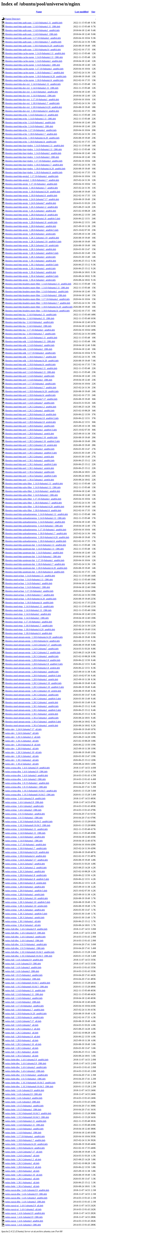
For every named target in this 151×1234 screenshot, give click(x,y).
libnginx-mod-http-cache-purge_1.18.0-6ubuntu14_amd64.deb (34, 80)
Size (93, 11)
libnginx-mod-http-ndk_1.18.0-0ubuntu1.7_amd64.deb (30, 357)
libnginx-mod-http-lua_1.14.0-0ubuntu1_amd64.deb (29, 322)
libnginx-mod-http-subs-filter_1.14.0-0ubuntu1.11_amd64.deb (34, 483)
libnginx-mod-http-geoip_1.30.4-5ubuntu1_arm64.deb (30, 280)
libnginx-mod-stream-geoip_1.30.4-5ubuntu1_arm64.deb (31, 725)
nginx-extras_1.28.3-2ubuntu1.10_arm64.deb (26, 906)
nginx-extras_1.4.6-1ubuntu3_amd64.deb (24, 806)
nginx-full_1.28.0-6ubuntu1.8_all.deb (22, 1036)
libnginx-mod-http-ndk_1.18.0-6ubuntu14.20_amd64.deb (32, 360)
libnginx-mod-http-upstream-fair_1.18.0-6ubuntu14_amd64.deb (34, 572)
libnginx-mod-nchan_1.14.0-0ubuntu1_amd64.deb (28, 583)
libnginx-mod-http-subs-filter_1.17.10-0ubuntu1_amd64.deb (33, 499)
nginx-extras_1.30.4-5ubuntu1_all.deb (23, 925)
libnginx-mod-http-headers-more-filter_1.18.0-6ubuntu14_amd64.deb (37, 310)
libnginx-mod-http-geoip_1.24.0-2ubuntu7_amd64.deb (30, 203)
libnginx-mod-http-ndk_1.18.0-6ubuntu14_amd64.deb (30, 364)
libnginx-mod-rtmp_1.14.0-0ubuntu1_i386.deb (27, 618)
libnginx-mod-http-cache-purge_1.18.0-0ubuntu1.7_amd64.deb (34, 72)
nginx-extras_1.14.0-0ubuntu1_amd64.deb (25, 837)
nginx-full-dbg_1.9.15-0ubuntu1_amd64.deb (26, 944)
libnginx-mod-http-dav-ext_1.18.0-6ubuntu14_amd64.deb (32, 111)
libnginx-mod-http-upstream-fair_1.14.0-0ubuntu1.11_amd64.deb (35, 545)
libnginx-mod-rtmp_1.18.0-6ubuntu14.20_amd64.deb (30, 629)
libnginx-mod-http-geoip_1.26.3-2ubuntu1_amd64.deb (30, 211)
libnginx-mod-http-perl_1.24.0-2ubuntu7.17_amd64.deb (31, 399)
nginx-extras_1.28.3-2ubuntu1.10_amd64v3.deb (27, 902)
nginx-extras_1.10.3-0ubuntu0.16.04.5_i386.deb (27, 825)
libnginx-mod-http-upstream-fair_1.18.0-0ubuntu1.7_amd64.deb (35, 564)
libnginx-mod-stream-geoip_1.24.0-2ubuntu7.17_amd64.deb (33, 645)
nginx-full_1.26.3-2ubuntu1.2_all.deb (22, 1029)
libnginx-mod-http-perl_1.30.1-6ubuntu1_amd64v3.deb (31, 464)
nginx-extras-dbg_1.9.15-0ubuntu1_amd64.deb (27, 783)
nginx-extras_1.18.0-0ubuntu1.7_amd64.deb (26, 848)
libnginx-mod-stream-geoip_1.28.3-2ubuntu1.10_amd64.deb (33, 683)
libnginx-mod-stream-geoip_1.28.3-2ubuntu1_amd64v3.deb (33, 698)
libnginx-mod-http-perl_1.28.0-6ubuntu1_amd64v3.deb (31, 430)
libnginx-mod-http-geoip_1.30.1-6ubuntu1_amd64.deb (30, 261)
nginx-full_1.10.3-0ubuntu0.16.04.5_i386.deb (26, 986)
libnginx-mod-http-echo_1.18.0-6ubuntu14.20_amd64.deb (32, 138)
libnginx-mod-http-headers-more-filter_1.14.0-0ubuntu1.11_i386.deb (37, 287)
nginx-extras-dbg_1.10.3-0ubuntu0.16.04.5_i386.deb (30, 794)
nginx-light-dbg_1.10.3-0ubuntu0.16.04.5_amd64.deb (30, 1082)
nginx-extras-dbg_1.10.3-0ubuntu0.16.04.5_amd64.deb (31, 791)
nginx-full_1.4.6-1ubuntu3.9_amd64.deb (24, 960)
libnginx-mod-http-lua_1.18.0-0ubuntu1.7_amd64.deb (30, 334)
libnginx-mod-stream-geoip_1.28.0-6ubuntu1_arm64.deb (31, 679)
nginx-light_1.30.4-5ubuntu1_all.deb (22, 1186)
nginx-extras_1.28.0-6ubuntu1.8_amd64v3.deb (27, 879)
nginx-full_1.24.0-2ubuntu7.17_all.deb (23, 1021)
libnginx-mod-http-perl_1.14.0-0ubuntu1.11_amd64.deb (31, 368)
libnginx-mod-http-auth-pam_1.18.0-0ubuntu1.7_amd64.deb (33, 42)
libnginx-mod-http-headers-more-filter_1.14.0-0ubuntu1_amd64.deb (36, 291)
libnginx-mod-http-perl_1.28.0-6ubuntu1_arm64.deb (29, 433)
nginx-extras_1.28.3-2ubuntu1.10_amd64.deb (26, 898)
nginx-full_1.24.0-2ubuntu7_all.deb (21, 1025)
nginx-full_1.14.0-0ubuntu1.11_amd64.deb (25, 990)
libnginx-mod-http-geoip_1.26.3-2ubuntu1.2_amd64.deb (31, 207)
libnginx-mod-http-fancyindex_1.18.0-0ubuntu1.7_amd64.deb (34, 165)
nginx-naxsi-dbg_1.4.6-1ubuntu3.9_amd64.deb (27, 1190)
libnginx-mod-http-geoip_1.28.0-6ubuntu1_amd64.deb (30, 226)
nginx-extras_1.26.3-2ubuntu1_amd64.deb (25, 871)
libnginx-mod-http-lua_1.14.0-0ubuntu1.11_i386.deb (29, 318)
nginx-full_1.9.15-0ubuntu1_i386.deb (22, 979)
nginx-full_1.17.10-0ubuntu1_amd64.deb (24, 1006)
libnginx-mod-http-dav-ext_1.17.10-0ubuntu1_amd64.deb (32, 99)
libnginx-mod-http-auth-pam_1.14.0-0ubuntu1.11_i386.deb (32, 26)
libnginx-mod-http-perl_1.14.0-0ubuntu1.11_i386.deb (30, 372)
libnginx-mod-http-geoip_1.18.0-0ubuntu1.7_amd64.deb (31, 188)
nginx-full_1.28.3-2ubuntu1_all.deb (21, 1048)
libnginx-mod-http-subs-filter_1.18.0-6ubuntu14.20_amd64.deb (34, 506)
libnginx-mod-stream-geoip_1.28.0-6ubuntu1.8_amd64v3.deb (34, 664)
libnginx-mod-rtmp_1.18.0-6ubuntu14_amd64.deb (28, 633)
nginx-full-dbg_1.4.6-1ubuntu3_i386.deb (24, 940)
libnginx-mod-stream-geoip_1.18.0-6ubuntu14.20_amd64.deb (34, 637)
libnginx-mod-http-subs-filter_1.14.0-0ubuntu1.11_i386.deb (33, 487)
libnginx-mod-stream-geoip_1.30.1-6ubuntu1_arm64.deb (31, 714)
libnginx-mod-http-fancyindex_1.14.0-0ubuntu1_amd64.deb (33, 153)
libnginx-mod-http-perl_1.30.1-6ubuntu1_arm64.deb (29, 468)
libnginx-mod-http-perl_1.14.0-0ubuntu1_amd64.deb (29, 376)
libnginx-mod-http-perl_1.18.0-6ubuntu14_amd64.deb (30, 395)
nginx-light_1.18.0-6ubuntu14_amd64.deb (25, 1148)
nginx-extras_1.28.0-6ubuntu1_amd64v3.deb (26, 890)
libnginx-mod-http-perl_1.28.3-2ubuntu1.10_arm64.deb (31, 445)
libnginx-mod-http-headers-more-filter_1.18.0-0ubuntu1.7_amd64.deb (37, 303)
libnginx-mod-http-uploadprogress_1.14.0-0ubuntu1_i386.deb (34, 526)
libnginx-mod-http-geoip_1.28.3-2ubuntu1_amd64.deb (30, 249)
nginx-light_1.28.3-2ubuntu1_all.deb (22, 1178)
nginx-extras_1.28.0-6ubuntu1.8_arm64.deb (25, 883)
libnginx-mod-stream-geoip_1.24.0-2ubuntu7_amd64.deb (32, 648)
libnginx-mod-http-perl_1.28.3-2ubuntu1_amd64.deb (29, 449)
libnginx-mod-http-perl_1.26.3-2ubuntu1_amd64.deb (29, 410)
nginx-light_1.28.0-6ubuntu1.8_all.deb (23, 1167)
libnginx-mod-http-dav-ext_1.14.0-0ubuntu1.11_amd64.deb (33, 84)
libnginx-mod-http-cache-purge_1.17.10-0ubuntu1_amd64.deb (34, 69)
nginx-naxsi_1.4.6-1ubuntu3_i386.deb (23, 1225)
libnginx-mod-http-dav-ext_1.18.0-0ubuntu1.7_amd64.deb (32, 103)
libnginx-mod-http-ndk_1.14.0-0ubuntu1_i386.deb (28, 349)
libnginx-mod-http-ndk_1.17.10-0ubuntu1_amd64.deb (30, 353)
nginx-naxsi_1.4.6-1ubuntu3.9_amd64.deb (25, 1213)
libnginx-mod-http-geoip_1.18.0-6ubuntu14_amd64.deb (31, 195)
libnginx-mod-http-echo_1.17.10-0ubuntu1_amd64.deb (30, 130)
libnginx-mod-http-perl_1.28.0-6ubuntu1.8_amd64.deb (30, 414)
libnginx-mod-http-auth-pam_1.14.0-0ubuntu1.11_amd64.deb (33, 22)
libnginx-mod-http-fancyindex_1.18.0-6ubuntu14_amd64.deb (33, 172)
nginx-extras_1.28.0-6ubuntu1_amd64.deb (25, 887)
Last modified (81, 11)
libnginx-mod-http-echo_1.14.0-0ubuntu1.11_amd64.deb (31, 115)
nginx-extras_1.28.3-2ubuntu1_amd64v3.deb (26, 913)
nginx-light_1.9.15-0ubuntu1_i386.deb (23, 1109)
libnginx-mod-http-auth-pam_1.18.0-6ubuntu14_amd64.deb (33, 49)
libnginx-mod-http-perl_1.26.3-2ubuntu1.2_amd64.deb (30, 406)
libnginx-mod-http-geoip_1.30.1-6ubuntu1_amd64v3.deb (31, 264)
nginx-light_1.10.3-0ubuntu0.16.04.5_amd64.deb (28, 1113)
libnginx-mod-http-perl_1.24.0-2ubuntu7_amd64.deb (29, 403)
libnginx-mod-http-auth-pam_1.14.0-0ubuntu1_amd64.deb (32, 30)
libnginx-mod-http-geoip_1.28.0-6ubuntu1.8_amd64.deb (31, 214)
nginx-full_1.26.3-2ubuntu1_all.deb (21, 1032)
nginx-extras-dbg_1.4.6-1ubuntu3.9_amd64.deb (27, 767)
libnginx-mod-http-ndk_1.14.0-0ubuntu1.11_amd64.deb (31, 337)
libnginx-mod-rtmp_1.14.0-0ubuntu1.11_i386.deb (28, 610)
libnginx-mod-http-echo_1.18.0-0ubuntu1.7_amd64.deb (31, 134)
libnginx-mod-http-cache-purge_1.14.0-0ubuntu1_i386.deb (32, 65)
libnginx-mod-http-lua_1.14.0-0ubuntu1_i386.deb (28, 326)
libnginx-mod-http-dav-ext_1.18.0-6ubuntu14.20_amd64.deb (33, 107)
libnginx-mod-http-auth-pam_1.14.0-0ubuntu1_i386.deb (31, 34)
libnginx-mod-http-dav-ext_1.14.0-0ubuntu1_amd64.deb (31, 92)
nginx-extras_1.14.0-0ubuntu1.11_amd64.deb (26, 829)
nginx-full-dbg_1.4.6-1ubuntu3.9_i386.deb (25, 933)
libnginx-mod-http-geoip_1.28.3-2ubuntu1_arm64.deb (30, 257)
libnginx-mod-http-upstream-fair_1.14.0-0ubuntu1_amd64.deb (34, 552)
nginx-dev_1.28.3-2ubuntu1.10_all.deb (23, 752)
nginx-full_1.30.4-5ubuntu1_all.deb (21, 1056)
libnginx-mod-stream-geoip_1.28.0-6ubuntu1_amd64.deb (32, 671)
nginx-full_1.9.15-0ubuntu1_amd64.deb (23, 975)
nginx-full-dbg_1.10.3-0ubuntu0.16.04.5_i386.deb (28, 956)
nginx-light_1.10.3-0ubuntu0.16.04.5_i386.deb (27, 1117)
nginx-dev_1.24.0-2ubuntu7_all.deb (22, 733)
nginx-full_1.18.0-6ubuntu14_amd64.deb (24, 1017)
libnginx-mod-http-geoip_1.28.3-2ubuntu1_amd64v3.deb (31, 253)
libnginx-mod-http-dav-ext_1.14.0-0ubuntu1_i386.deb (30, 95)
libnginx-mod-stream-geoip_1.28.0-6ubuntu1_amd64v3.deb (33, 675)
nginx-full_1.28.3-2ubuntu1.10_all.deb (23, 1044)
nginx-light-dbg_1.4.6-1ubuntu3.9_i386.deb (25, 1063)
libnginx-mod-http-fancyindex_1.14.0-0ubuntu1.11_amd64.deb (34, 145)
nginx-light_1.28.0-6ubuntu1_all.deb (22, 1171)
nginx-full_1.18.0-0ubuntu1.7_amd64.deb (24, 1009)
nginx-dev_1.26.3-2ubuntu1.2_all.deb (22, 737)
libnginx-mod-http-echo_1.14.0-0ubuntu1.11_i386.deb (30, 118)
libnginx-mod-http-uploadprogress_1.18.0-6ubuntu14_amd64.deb (35, 541)
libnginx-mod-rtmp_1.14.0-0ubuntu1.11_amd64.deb (29, 606)
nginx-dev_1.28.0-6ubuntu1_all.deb (22, 748)
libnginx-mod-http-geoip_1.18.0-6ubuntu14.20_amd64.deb (32, 191)
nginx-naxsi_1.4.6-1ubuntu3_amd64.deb (24, 1221)
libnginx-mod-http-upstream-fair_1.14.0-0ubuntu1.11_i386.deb (34, 549)
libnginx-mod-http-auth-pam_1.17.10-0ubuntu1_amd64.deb (33, 38)
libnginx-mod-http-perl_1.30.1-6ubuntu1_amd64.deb (29, 460)
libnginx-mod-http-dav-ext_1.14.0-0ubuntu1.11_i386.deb (31, 88)
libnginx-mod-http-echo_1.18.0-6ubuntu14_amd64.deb (30, 141)
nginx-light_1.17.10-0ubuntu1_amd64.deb (25, 1136)
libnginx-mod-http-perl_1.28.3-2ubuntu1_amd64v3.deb (31, 453)
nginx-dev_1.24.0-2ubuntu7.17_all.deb (23, 729)
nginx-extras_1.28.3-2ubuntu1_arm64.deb (24, 917)
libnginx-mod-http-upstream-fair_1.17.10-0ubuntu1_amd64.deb (34, 560)
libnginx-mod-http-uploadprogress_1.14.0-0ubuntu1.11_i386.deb (35, 518)
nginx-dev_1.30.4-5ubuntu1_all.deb (22, 764)
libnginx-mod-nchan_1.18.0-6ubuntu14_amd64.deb (29, 602)
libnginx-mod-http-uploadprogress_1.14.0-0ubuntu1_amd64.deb (35, 522)
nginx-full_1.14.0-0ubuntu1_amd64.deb (23, 998)
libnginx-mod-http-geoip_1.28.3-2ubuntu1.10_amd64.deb (32, 237)
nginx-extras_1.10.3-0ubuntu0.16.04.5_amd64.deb (28, 821)
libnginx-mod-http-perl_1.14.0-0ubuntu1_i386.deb (28, 380)
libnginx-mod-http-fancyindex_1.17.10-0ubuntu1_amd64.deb (33, 161)
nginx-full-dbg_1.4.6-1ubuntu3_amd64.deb (25, 936)
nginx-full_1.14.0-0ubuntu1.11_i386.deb (24, 994)
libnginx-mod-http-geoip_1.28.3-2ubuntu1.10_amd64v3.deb (33, 241)
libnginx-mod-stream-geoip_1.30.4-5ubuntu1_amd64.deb (32, 718)
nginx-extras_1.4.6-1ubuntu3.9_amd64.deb (25, 798)
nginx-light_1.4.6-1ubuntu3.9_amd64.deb (24, 1090)
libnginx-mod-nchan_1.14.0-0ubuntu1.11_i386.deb (29, 579)
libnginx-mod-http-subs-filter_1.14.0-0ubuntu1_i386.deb (31, 495)
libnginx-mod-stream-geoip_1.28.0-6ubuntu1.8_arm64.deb (32, 668)
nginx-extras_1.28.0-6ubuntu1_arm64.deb (24, 894)
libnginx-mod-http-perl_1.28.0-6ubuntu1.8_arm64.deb (30, 422)
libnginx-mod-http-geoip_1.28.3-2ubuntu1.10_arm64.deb (32, 245)
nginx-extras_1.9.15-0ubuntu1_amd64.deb (25, 814)
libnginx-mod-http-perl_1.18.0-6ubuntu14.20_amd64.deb (32, 391)
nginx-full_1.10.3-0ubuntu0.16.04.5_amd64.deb (27, 983)
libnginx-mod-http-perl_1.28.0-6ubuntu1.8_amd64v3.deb (32, 418)
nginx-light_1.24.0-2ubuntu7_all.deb (22, 1155)
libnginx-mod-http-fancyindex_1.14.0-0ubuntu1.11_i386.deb (33, 149)
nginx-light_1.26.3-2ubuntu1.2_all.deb (23, 1159)
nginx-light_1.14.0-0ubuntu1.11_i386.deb (24, 1125)
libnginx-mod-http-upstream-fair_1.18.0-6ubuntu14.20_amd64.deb (36, 568)
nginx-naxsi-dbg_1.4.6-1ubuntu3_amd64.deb (26, 1198)
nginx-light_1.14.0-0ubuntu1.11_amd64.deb (25, 1121)
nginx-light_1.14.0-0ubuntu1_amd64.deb (24, 1128)
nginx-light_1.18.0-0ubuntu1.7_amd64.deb (25, 1140)
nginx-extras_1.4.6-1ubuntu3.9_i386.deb (24, 802)
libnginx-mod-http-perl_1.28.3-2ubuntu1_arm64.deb (29, 456)
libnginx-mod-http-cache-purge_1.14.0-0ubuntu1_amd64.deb (33, 61)
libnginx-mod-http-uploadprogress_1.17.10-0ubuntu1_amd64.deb (35, 529)
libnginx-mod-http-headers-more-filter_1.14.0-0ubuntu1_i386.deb (35, 295)
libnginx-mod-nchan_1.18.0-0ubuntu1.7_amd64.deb (29, 595)
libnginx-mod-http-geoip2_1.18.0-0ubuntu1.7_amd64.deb (32, 180)
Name (39, 11)
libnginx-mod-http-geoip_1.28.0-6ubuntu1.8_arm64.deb (31, 222)
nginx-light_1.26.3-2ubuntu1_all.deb (22, 1163)
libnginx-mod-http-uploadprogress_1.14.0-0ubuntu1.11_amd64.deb (36, 514)
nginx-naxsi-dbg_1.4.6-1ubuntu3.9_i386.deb (26, 1194)
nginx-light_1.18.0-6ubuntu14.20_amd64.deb (26, 1144)
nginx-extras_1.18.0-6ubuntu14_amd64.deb (25, 856)
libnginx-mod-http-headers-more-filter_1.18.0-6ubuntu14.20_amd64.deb (39, 307)
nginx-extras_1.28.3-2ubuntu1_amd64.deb (25, 910)
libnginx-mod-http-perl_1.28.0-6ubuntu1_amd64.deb (29, 426)
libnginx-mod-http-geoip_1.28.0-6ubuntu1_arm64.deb (30, 234)
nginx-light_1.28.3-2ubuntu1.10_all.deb (23, 1175)
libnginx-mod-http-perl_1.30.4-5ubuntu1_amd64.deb (29, 472)
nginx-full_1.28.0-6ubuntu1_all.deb (21, 1040)
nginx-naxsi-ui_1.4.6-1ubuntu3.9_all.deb (24, 1205)
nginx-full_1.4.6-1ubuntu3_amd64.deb (23, 967)
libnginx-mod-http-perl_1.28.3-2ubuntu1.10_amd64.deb (31, 437)
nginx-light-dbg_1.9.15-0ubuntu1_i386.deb (25, 1079)
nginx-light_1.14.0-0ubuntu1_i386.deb (23, 1132)
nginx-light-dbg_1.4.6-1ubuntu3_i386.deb (24, 1071)
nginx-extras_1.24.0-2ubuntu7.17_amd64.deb (26, 860)
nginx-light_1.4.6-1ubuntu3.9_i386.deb (23, 1094)
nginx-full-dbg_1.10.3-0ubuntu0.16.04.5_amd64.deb (29, 952)
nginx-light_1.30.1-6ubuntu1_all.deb (22, 1182)
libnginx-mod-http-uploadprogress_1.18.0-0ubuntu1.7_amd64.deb (36, 533)
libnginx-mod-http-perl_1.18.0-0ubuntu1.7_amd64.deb (30, 387)
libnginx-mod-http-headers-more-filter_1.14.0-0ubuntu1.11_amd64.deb (38, 284)
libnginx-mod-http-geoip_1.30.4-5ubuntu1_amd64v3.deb (31, 276)
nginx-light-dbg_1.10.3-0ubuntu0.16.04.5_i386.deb (29, 1086)
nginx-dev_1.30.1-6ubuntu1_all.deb (22, 760)
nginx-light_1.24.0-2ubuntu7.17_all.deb (23, 1152)
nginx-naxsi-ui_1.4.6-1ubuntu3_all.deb (23, 1209)
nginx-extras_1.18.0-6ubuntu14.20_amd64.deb (27, 852)
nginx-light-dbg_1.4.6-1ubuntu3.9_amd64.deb (26, 1059)
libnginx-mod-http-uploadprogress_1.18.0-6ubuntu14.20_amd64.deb (37, 537)
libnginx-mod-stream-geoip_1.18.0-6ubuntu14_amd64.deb (32, 641)
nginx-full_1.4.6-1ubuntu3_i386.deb (22, 971)
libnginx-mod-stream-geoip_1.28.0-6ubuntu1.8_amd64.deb (32, 660)
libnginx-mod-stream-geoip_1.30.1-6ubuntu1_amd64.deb (32, 706)
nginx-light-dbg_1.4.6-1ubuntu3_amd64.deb (26, 1067)
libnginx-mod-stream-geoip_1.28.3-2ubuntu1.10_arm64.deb (33, 691)
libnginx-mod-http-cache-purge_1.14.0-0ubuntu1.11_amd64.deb (35, 53)
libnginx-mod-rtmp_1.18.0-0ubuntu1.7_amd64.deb (29, 625)
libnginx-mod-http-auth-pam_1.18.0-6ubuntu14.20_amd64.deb (34, 45)
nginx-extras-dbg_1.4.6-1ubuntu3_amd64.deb (26, 775)
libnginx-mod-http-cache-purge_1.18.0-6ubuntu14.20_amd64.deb (35, 76)
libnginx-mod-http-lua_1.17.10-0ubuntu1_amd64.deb (30, 330)
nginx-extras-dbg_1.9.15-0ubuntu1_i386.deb (26, 787)
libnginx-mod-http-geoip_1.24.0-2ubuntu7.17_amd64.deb (32, 199)
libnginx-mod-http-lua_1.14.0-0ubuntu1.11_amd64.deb (30, 314)
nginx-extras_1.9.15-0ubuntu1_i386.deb (24, 817)
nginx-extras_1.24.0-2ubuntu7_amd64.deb (25, 864)
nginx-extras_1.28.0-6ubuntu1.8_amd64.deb (26, 875)
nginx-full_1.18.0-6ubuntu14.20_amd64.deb (26, 1013)
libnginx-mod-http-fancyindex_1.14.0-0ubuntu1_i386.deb (32, 157)
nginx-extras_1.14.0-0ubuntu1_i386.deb (24, 840)
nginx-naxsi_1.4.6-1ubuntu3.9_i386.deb (24, 1217)
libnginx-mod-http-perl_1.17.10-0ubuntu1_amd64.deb (30, 383)
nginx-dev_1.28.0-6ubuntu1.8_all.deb (22, 744)
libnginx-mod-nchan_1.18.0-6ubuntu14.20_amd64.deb (30, 599)
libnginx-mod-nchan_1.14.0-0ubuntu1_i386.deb (27, 587)
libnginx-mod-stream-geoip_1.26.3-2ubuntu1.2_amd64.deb (32, 652)
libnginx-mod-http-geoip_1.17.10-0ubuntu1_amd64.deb (31, 184)
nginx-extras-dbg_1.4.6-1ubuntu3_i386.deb (25, 779)
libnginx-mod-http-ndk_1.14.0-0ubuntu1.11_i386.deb (30, 341)
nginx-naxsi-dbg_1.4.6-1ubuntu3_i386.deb (25, 1201)
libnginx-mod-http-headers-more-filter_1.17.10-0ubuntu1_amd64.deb (37, 299)
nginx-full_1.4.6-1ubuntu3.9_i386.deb (23, 963)
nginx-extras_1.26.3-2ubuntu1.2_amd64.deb (26, 867)
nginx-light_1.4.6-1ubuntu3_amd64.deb (23, 1098)
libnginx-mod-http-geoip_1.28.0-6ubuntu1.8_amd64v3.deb (32, 218)
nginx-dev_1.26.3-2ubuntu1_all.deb (22, 741)
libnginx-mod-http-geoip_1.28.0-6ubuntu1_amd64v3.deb (31, 230)
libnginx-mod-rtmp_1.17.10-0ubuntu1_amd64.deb (28, 622)
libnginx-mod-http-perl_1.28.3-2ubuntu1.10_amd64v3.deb (32, 441)
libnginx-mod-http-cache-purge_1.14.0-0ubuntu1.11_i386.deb (34, 57)
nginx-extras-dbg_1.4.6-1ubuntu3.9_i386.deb (26, 771)
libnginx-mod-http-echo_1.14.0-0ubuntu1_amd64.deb (30, 122)
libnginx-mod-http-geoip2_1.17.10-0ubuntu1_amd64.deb (31, 176)
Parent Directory (12, 19)
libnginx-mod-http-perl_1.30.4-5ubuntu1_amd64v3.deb (31, 476)
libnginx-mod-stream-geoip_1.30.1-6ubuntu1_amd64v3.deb (33, 710)
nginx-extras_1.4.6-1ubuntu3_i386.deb (23, 810)
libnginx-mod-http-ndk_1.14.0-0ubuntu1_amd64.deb (29, 345)
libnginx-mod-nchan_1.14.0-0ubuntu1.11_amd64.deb (30, 575)
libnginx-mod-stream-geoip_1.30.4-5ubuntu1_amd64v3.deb (33, 721)
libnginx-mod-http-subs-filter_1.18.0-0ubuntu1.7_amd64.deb (33, 502)
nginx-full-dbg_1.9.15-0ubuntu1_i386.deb (25, 948)
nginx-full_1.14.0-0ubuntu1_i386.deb (22, 1002)
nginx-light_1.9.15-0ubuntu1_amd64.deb (24, 1105)
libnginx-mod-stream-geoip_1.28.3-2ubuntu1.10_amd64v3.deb (34, 687)
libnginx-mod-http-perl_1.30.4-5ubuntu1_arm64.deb (29, 479)
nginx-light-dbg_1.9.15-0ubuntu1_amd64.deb (26, 1075)
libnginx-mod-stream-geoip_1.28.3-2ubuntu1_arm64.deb (31, 702)
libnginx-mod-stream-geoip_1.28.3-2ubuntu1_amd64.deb (32, 695)
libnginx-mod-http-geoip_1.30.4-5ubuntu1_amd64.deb (30, 272)
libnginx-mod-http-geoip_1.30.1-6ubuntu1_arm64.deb (30, 268)
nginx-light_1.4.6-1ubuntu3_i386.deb (22, 1102)
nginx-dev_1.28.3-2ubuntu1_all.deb (22, 756)
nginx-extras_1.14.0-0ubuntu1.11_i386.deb (25, 833)
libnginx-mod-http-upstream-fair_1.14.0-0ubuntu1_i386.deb (33, 556)
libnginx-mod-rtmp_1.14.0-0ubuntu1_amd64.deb (28, 614)
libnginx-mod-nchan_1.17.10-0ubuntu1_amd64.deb (29, 591)
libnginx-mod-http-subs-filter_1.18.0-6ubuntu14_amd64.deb (33, 510)
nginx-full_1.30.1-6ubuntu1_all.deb (21, 1052)
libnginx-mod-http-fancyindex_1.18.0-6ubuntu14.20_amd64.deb (35, 168)
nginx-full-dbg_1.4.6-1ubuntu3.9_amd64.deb (26, 929)
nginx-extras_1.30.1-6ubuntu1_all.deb (23, 921)
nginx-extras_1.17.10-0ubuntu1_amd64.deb (25, 844)
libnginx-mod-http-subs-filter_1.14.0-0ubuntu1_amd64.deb (32, 491)
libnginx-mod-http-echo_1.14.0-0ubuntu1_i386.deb (29, 126)
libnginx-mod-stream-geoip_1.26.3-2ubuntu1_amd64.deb (32, 656)
